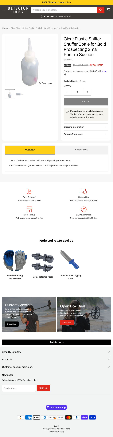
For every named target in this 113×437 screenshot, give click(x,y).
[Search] (100, 10)
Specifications (81, 150)
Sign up (43, 388)
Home (5, 28)
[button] (10, 94)
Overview (30, 150)
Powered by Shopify (56, 432)
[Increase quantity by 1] (87, 92)
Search (56, 426)
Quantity (67, 86)
